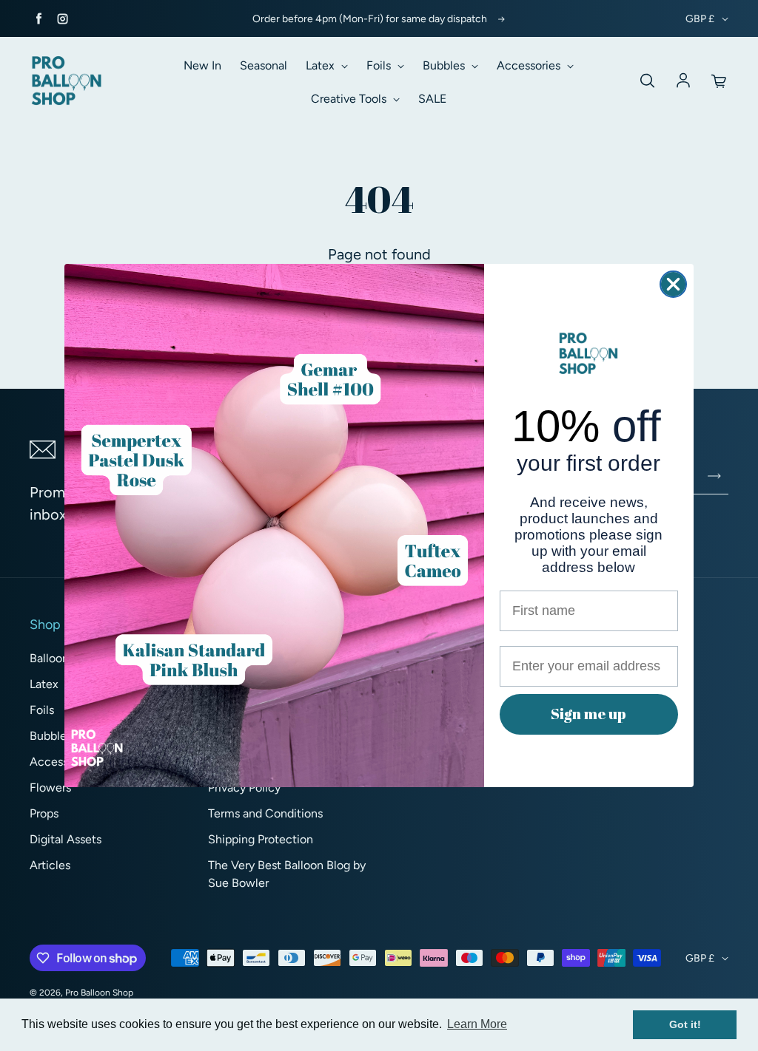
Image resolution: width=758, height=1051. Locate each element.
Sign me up (588, 714)
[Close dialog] (673, 284)
